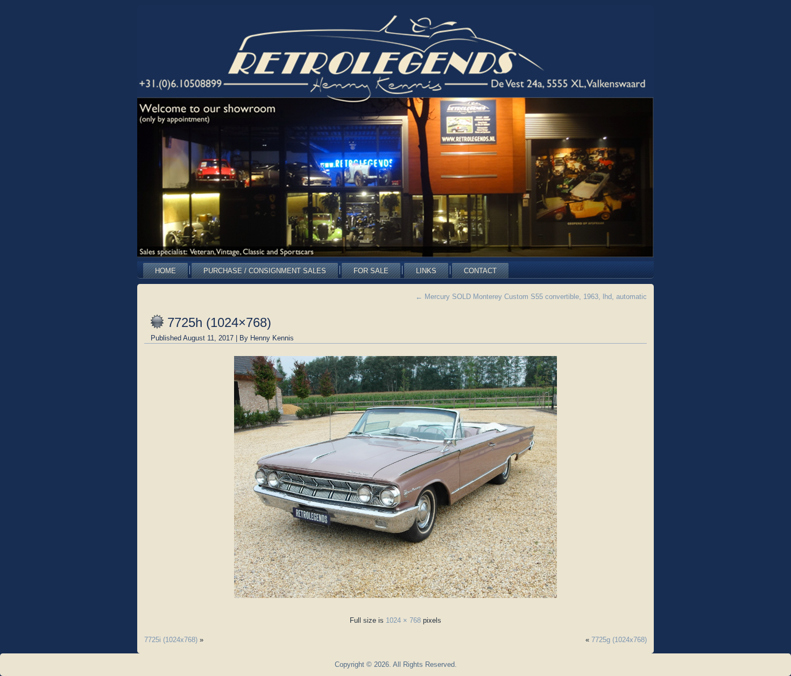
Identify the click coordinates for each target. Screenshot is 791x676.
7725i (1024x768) (170, 640)
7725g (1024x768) (619, 640)
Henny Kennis (272, 338)
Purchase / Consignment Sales (264, 271)
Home (165, 271)
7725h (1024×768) (219, 322)
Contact (480, 271)
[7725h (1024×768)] (395, 601)
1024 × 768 (403, 620)
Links (426, 271)
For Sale (371, 271)
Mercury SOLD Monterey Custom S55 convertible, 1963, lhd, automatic (531, 297)
